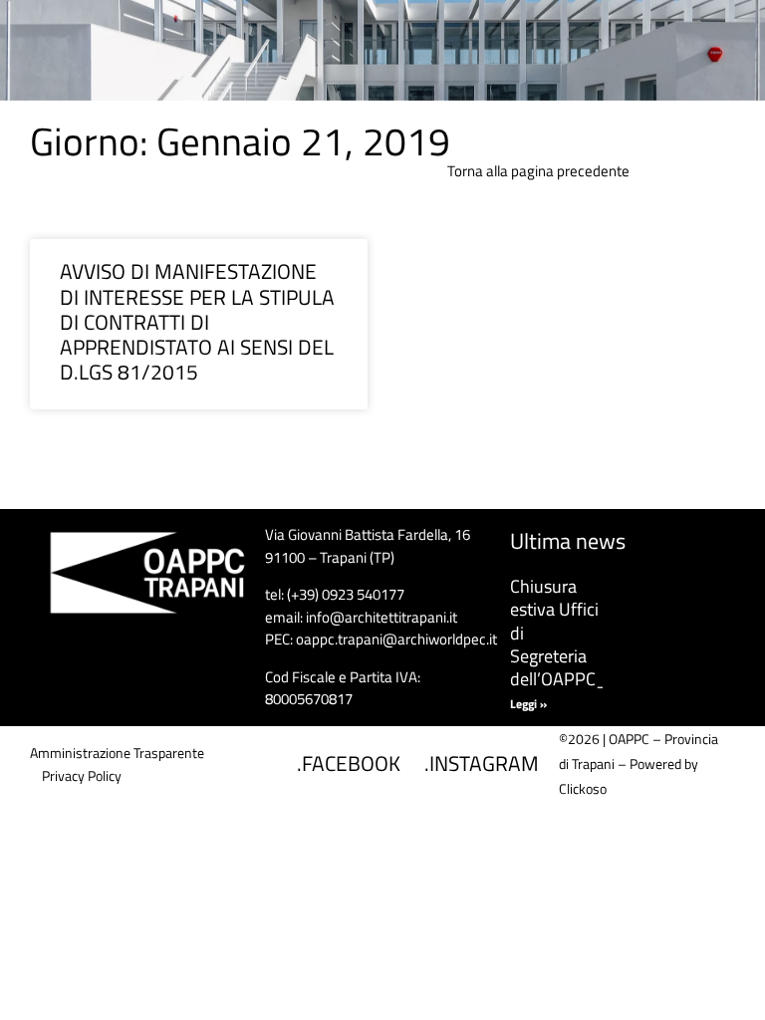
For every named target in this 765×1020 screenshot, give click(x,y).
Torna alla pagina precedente (538, 170)
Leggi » (528, 703)
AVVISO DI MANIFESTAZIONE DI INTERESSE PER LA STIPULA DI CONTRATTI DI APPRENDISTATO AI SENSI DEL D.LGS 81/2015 (197, 321)
